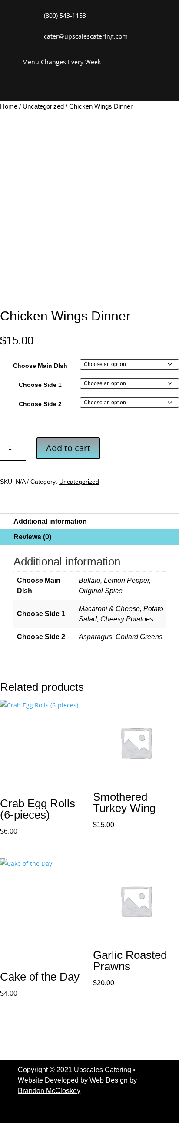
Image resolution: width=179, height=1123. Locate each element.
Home (8, 106)
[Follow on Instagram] (143, 87)
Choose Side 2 (40, 403)
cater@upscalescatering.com (86, 36)
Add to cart (68, 448)
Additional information (50, 521)
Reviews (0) (32, 537)
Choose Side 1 (40, 384)
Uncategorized (43, 106)
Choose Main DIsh (40, 365)
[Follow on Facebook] (107, 87)
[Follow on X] (125, 87)
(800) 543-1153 (65, 15)
